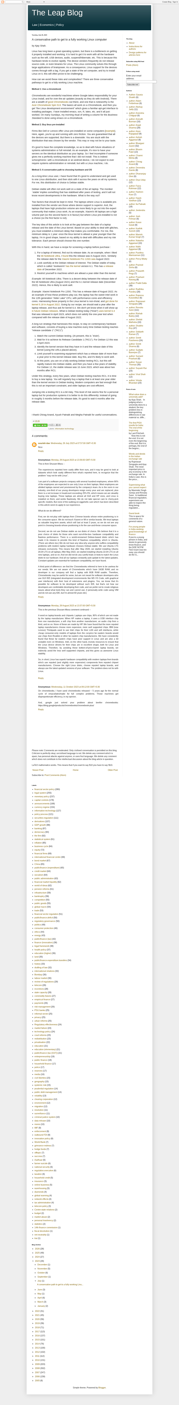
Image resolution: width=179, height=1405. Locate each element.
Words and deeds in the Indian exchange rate (137, 456)
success (38, 1156)
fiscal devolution (42, 1231)
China (37, 864)
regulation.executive (43, 1170)
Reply (41, 451)
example (110, 131)
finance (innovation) (43, 942)
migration (38, 1106)
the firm (37, 836)
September (42, 1277)
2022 (37, 1311)
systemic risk (40, 1085)
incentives (39, 989)
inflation (38, 843)
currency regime (41, 807)
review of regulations (44, 982)
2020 (37, 1319)
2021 (37, 1315)
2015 (37, 1340)
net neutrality (40, 1235)
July (39, 1281)
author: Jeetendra (137, 210)
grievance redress (42, 1145)
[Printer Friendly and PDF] (40, 426)
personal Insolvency (43, 1220)
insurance (39, 1181)
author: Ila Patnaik (137, 204)
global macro (40, 907)
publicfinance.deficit (43, 917)
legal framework (41, 946)
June (40, 1290)
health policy (40, 950)
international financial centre (47, 857)
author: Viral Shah (137, 374)
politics (37, 925)
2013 (37, 1348)
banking (38, 828)
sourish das (44, 443)
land (36, 957)
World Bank (39, 1142)
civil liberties (40, 1078)
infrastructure (40, 893)
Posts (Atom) (132, 65)
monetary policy (41, 796)
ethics (37, 932)
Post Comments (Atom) (55, 775)
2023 (37, 1261)
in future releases (45, 311)
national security (42, 1167)
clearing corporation (43, 1099)
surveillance (40, 1113)
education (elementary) (45, 1049)
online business (41, 1185)
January (41, 1306)
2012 (37, 1352)
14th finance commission (46, 1227)
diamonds (39, 1192)
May (39, 1294)
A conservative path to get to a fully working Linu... (60, 1284)
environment (40, 1103)
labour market (40, 978)
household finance (43, 1064)
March (40, 1302)
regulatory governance (44, 921)
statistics (38, 1224)
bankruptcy (39, 896)
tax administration (42, 1202)
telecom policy (41, 1206)
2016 (37, 1336)
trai (35, 1238)
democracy (39, 832)
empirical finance (42, 999)
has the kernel (73, 266)
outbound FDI (40, 1135)
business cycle (41, 846)
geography (39, 1081)
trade (36, 910)
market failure (40, 1028)
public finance (40, 1060)
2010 (37, 1360)
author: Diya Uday (137, 180)
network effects (41, 1199)
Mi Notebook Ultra (50, 256)
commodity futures (42, 996)
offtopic (37, 1153)
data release (40, 1121)
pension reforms (41, 889)
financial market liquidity (45, 882)
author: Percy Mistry (138, 259)
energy (37, 935)
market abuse (40, 1217)
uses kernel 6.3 (107, 311)
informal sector (41, 1014)
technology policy (42, 1031)
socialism (38, 875)
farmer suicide (41, 1163)
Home (75, 770)
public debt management (45, 1092)
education (39, 1046)
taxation (38, 1174)
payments (39, 1003)
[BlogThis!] (52, 425)
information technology (64, 429)
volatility (38, 1096)
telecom (38, 985)
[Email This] (49, 425)
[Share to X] (54, 425)
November (42, 1269)
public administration (44, 878)
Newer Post (37, 770)
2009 (37, 1364)
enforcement (40, 1131)
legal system (40, 793)
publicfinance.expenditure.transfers (50, 960)
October (41, 1273)
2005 (37, 1380)
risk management (42, 1007)
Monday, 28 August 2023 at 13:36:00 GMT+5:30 (73, 460)
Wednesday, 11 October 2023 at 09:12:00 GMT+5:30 (75, 687)
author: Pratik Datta (138, 283)
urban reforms (40, 1021)
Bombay (38, 974)
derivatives (39, 821)
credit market (40, 871)
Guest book (134, 513)
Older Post (113, 770)
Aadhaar (38, 1160)
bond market (40, 860)
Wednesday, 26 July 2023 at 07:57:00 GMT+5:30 (73, 443)
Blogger (102, 1388)
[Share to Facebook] (57, 425)
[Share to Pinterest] (59, 425)
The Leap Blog (57, 12)
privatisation (40, 1042)
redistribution (40, 1039)
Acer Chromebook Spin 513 (46, 105)
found (65, 256)
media (37, 1074)
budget (37, 1213)
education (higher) (42, 953)
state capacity (40, 992)
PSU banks (39, 1010)
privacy (37, 1017)
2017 (37, 1331)
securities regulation (43, 818)
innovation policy (42, 1138)
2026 (37, 1249)
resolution (39, 1110)
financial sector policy (44, 789)
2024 (37, 1257)
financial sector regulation (46, 914)
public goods (40, 903)
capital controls (41, 800)
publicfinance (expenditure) (47, 868)
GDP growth (40, 825)
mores (37, 1124)
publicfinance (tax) (42, 939)
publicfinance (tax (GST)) (46, 1053)
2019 (37, 1323)
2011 (37, 1356)
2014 (37, 1344)
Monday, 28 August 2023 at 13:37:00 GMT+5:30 (73, 605)
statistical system (42, 839)
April (39, 1298)
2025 (37, 1253)
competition (39, 900)
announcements (41, 803)
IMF (36, 1128)
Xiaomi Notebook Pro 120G (76, 259)
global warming (41, 1195)
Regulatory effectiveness (45, 1024)
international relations (44, 971)
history (37, 964)
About (131, 43)
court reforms (40, 1035)
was (93, 259)
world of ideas (40, 885)
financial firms (40, 853)
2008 (37, 1368)
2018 (37, 1327)
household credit (42, 1178)
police (37, 1067)
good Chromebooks (58, 102)
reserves (38, 1071)
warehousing (40, 1188)
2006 (37, 1376)
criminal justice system (44, 1117)
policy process (41, 814)
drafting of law (40, 967)
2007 (37, 1372)
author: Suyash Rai (138, 368)
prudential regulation (44, 1088)
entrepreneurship (42, 1056)
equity (37, 850)
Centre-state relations (44, 1210)
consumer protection (43, 928)
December (42, 1264)
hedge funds (40, 1149)
